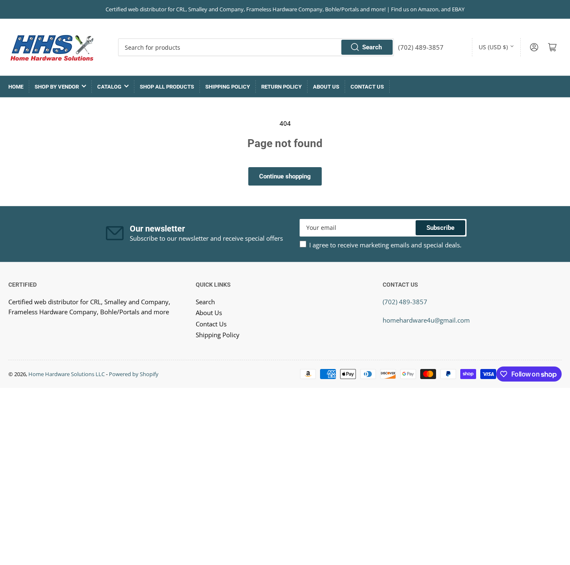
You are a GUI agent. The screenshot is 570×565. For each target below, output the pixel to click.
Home (15, 87)
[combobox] (255, 47)
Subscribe (440, 228)
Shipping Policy (227, 87)
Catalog (109, 87)
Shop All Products (167, 87)
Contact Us (367, 87)
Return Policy (281, 87)
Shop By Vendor (57, 87)
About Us (326, 87)
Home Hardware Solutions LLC (66, 374)
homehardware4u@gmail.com (426, 320)
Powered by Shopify (134, 374)
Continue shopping (285, 176)
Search (372, 47)
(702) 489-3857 (405, 302)
